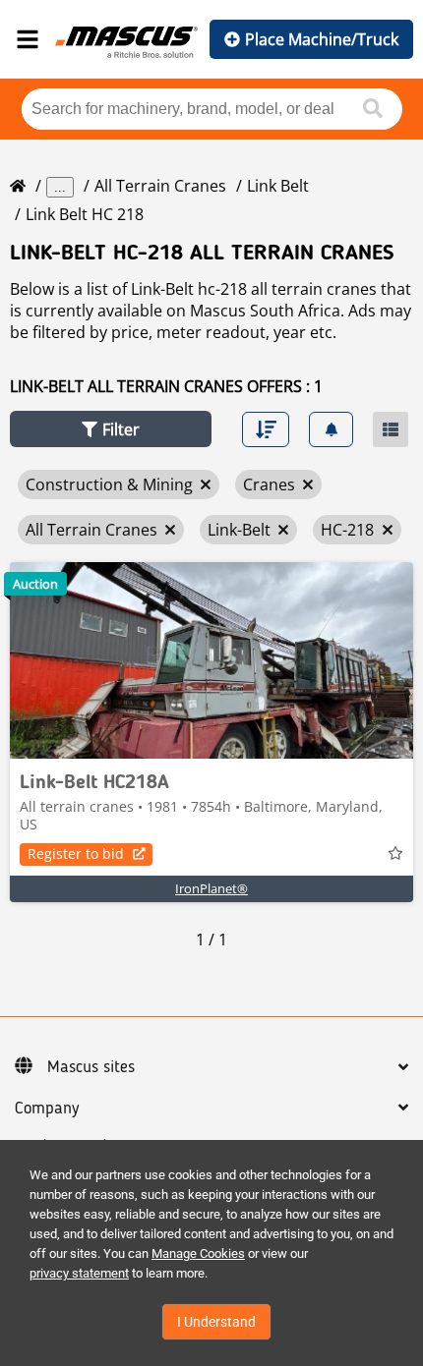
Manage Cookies (198, 1253)
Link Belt (278, 186)
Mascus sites (91, 1067)
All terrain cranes (160, 186)
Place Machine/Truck (321, 39)
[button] (111, 429)
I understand (216, 1322)
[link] (211, 660)
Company (47, 1108)
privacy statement (79, 1273)
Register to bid (76, 853)
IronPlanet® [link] (211, 888)
